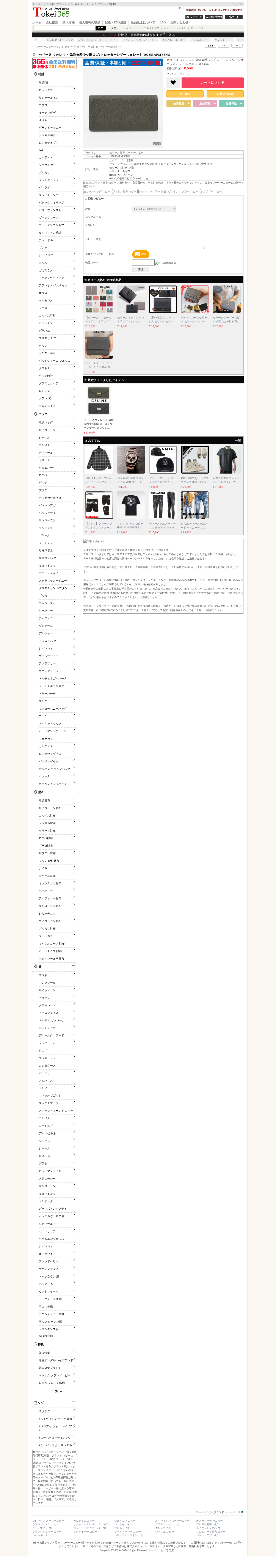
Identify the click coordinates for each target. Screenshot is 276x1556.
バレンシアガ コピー (208, 1535)
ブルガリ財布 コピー (208, 1524)
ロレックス (197, 28)
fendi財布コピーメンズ (60, 40)
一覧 (55, 1391)
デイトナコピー (224, 40)
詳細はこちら (149, 597)
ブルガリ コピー (123, 1528)
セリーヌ (184, 74)
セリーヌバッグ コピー (96, 191)
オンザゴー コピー (211, 191)
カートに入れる (213, 82)
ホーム (36, 22)
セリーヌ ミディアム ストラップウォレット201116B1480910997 (130, 321)
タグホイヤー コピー (85, 1531)
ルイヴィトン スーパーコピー (172, 1520)
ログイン (237, 4)
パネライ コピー (123, 1524)
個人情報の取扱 (89, 22)
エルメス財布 (151, 28)
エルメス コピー (164, 1528)
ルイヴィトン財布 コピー (210, 1528)
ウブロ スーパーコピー (45, 1524)
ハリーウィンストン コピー (130, 1535)
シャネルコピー (200, 40)
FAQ (163, 22)
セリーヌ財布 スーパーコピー (126, 152)
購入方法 (69, 22)
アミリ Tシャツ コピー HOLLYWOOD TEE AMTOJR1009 (130, 527)
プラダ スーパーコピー (168, 1524)
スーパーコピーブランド (52, 1451)
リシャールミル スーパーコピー (91, 1524)
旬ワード (38, 40)
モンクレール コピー (174, 40)
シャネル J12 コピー (43, 1535)
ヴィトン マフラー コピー (183, 191)
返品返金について (143, 22)
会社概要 (52, 22)
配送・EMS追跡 (115, 22)
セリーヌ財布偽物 (153, 182)
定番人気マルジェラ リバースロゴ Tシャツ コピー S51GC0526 (226, 482)
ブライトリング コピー (127, 1531)
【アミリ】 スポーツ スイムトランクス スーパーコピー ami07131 (99, 527)
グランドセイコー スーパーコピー (98, 40)
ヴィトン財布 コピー (124, 191)
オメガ (167, 28)
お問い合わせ (179, 22)
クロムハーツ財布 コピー (210, 1531)
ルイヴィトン (131, 28)
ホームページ (218, 1512)
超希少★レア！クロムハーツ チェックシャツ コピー (98, 482)
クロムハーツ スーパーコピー (140, 40)
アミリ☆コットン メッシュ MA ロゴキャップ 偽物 (162, 482)
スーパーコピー (157, 1550)
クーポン (185, 94)
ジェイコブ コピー (125, 1520)
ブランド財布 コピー (104, 182)
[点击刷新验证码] (165, 263)
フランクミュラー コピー (46, 1531)
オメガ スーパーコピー (209, 1520)
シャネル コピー (164, 1531)
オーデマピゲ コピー (44, 1528)
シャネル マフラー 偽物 (152, 191)
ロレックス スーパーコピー (48, 1520)
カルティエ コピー (84, 1520)
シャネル (181, 28)
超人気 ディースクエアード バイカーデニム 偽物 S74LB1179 (194, 527)
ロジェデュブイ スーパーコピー (91, 1528)
